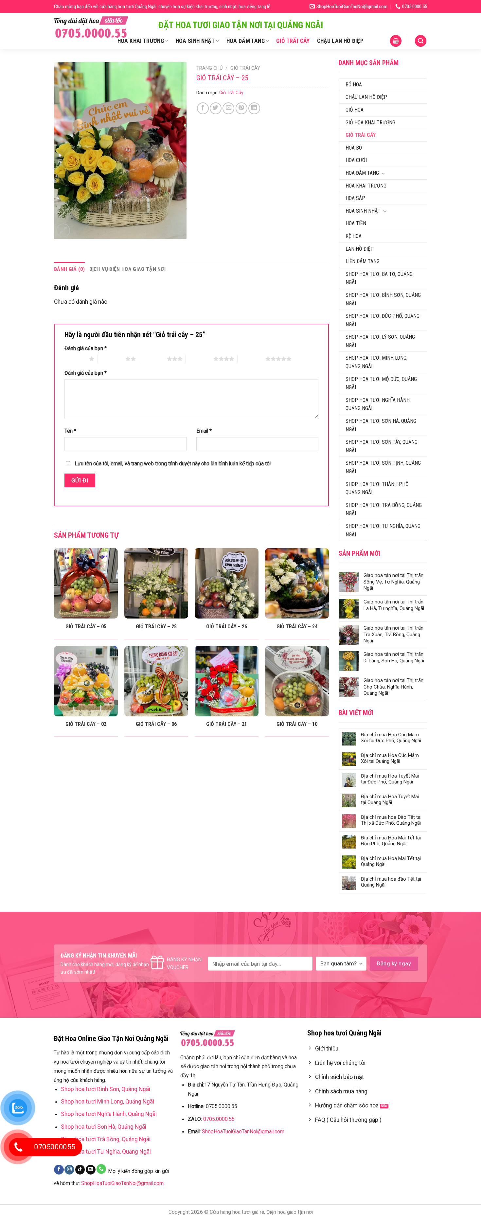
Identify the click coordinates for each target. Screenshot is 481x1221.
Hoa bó (354, 148)
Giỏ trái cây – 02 (85, 724)
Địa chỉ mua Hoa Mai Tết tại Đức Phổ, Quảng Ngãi (391, 841)
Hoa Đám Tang (245, 41)
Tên (70, 431)
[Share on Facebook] (203, 108)
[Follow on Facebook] (59, 1170)
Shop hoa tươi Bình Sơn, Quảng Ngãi (383, 299)
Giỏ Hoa (355, 110)
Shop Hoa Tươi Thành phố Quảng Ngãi (377, 488)
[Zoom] (63, 230)
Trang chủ (209, 68)
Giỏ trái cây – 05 (85, 626)
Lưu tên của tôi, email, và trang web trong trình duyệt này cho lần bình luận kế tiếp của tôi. (173, 463)
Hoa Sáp (355, 198)
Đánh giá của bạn (85, 348)
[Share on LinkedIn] (254, 108)
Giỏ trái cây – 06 (156, 724)
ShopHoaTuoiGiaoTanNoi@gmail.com (122, 1183)
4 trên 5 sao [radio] (199, 358)
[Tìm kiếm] (420, 40)
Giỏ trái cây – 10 (296, 724)
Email (204, 431)
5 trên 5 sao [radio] (251, 358)
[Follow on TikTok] (80, 1170)
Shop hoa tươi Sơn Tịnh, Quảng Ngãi (383, 467)
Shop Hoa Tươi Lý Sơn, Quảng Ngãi (380, 341)
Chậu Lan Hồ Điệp (340, 41)
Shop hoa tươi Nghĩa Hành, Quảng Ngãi (378, 404)
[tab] (69, 269)
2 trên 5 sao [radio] (111, 358)
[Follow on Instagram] (69, 1170)
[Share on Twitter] (216, 108)
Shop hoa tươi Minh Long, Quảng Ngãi (376, 362)
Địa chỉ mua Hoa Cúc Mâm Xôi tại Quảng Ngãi (390, 758)
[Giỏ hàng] (395, 40)
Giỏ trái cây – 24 (296, 626)
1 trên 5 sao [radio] (75, 358)
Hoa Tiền (356, 223)
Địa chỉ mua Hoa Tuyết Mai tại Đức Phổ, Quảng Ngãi (390, 779)
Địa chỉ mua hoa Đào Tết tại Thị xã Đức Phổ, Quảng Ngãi (391, 820)
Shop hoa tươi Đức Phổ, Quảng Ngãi (382, 320)
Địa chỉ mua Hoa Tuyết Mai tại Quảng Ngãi (390, 799)
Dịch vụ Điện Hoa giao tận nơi (127, 269)
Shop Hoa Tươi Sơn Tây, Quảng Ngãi (382, 446)
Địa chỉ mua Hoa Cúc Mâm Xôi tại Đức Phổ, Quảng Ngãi (391, 738)
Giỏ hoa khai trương (370, 122)
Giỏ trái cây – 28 (156, 626)
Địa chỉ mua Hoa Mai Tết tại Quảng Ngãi (391, 861)
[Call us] (101, 1169)
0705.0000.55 (219, 1119)
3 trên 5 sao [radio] (153, 358)
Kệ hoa (354, 236)
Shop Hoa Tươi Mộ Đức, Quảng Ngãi (381, 383)
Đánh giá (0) (69, 269)
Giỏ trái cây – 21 (226, 724)
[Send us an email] (91, 1170)
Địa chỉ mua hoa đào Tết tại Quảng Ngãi (391, 882)
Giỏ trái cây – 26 (226, 626)
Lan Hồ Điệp (360, 249)
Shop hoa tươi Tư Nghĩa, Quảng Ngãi (383, 530)
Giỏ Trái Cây (293, 41)
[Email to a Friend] (228, 108)
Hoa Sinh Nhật (195, 41)
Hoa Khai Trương (140, 41)
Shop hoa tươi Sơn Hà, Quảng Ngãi (381, 425)
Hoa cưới (356, 160)
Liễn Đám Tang (363, 261)
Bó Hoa (354, 84)
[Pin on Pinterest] (241, 108)
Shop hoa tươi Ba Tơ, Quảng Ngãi (379, 278)
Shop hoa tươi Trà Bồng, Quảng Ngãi (384, 509)
